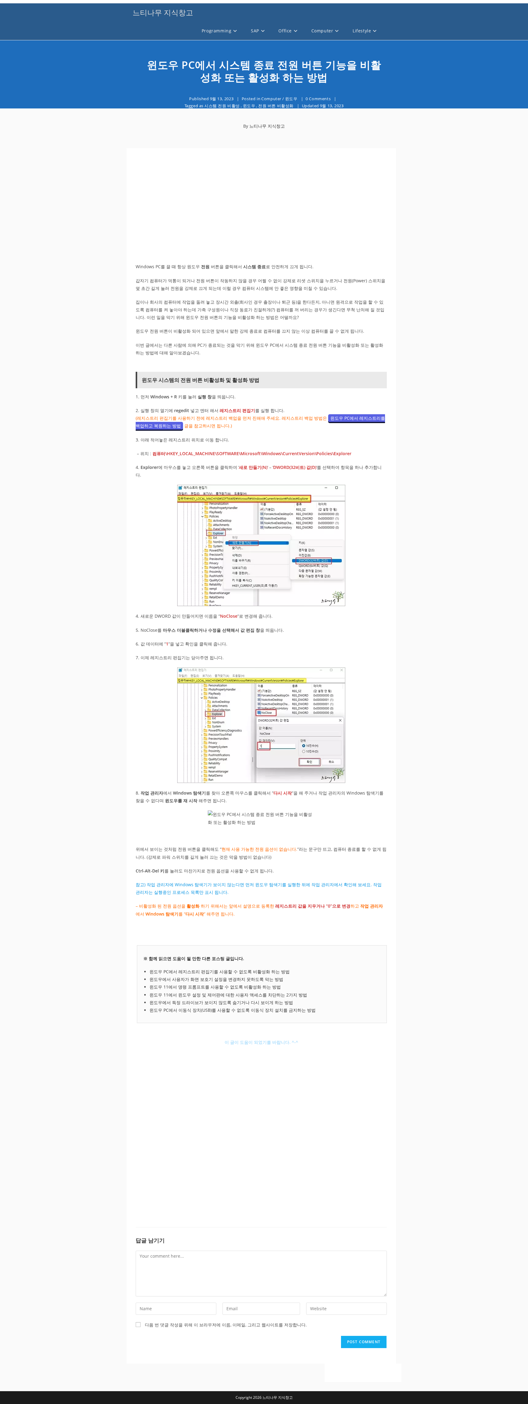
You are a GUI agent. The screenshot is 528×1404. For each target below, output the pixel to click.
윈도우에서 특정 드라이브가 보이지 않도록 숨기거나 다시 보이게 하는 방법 (221, 1002)
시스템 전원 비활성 (222, 105)
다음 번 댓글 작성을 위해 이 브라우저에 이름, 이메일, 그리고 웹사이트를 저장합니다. (226, 1325)
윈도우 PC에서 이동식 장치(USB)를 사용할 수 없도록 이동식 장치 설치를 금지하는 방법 (232, 1010)
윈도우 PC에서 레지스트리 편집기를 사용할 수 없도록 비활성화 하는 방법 (219, 971)
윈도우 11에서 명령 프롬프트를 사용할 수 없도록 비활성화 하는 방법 (215, 987)
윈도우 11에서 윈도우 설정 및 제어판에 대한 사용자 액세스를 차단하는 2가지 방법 (228, 995)
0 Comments (318, 98)
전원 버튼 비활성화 (276, 105)
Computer (271, 98)
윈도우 (291, 98)
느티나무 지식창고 (163, 12)
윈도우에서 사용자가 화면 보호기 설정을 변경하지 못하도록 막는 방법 (216, 979)
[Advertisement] (261, 206)
